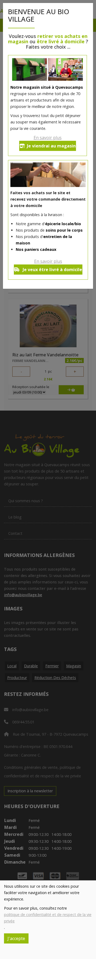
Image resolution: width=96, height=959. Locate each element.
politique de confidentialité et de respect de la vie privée (47, 917)
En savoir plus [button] (48, 138)
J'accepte (16, 938)
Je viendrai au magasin (51, 146)
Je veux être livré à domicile (52, 269)
